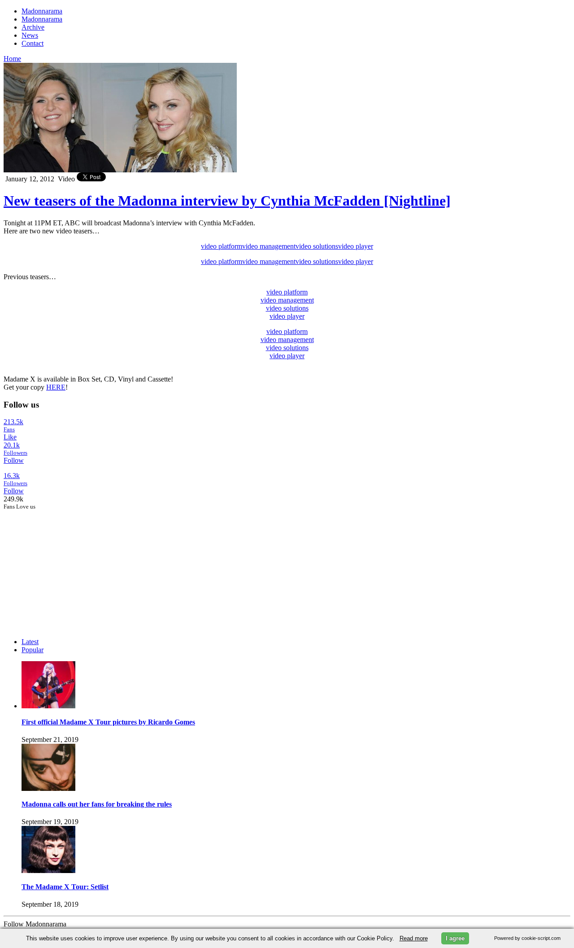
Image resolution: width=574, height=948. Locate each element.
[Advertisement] (71, 566)
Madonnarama (42, 11)
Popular (32, 650)
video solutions (317, 246)
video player (355, 246)
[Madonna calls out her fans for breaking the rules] (48, 788)
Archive (33, 27)
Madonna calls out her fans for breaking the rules (97, 804)
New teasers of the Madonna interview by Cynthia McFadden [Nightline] (227, 201)
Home (12, 58)
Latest (30, 641)
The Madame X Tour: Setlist (65, 887)
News (30, 35)
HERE (55, 387)
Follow (14, 460)
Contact (32, 43)
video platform (221, 246)
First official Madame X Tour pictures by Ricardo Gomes (108, 722)
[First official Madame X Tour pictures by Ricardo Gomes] (48, 706)
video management (269, 246)
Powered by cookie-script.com (527, 938)
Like (10, 437)
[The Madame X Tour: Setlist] (48, 870)
